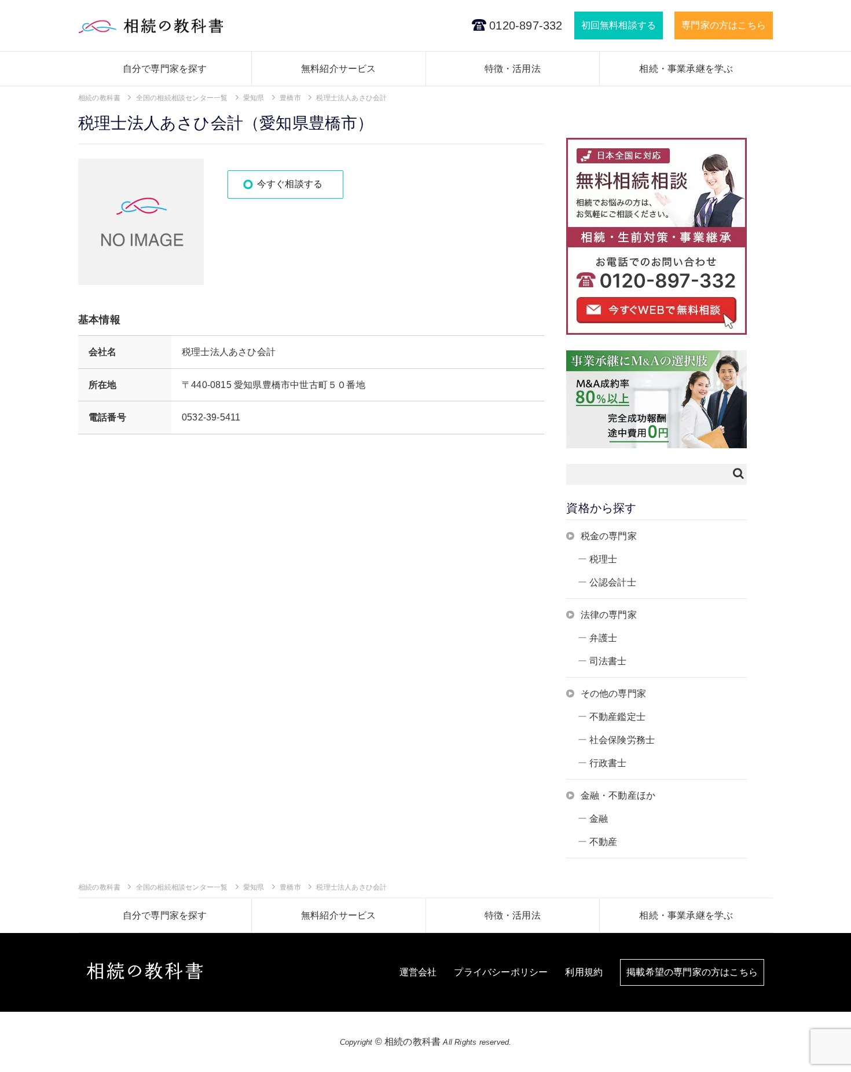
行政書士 (608, 763)
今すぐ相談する (289, 184)
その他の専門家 (613, 693)
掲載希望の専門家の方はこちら (692, 972)
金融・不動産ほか (618, 795)
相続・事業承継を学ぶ (686, 69)
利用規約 (584, 972)
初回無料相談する (618, 25)
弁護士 (603, 638)
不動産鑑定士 (617, 717)
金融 (598, 819)
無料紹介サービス (338, 69)
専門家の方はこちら (723, 25)
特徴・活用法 (513, 69)
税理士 (603, 559)
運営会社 (418, 972)
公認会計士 (612, 582)
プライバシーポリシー (501, 972)
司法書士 (608, 661)
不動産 (603, 842)
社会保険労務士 (622, 740)
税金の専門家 (609, 536)
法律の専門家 (609, 615)
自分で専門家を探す (165, 69)
